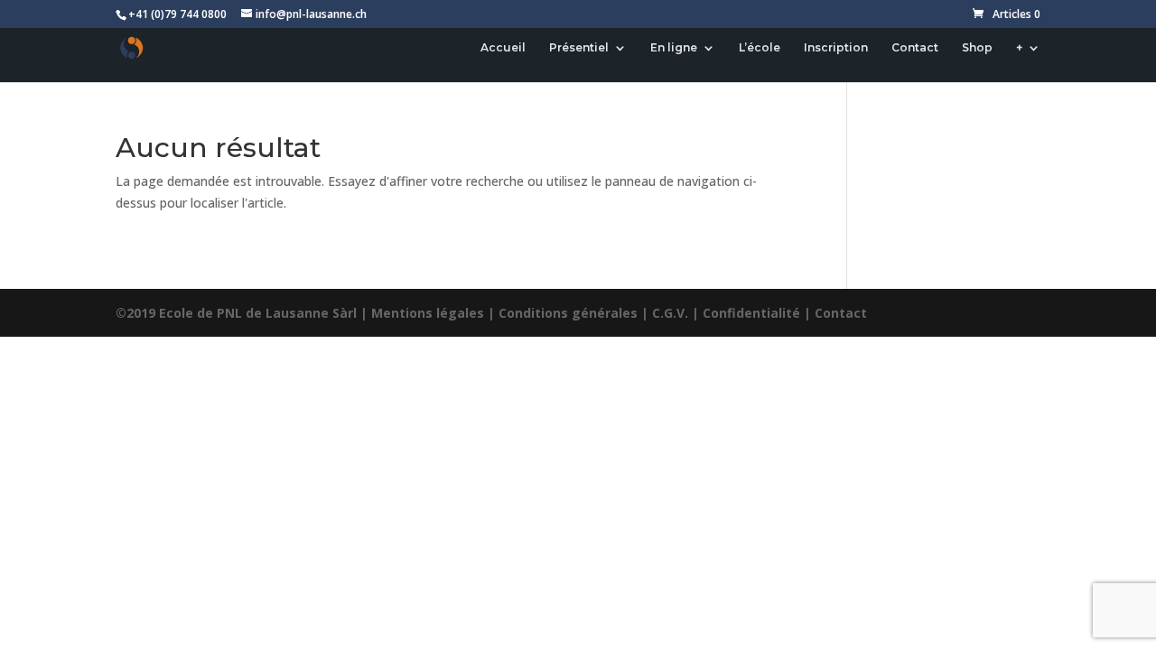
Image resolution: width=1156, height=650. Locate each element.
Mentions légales (427, 312)
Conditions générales (568, 312)
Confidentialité (751, 312)
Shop (977, 48)
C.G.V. (670, 312)
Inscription (836, 48)
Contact (914, 48)
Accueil (503, 48)
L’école (759, 48)
